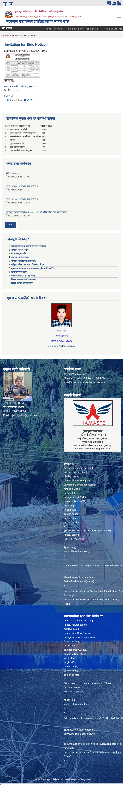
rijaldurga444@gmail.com (24, 415)
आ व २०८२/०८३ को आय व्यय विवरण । (22, 186)
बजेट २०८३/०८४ (13, 173)
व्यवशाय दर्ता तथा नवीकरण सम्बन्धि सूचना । (105, 28)
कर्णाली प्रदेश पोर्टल (19, 272)
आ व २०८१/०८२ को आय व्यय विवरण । (22, 199)
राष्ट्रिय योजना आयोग (19, 250)
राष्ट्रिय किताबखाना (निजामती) (23, 261)
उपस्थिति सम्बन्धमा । (38, 28)
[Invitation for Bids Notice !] (22, 65)
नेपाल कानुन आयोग (18, 253)
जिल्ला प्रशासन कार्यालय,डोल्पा (23, 279)
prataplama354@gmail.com (62, 346)
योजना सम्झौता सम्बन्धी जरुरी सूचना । (67, 28)
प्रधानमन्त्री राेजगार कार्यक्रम (23, 275)
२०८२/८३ (8, 96)
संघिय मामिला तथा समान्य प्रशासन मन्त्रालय (28, 246)
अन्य (10, 224)
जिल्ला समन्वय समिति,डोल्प (22, 283)
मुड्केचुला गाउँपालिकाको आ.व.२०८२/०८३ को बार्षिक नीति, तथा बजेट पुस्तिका (36, 212)
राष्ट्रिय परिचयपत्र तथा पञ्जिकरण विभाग (27, 264)
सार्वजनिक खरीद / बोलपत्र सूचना (19, 86)
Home (5, 35)
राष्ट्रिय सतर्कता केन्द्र (20, 257)
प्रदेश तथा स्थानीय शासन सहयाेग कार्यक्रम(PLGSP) (33, 268)
